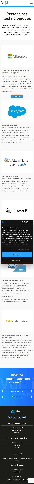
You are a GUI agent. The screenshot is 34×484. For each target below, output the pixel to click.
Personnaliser (16, 260)
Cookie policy (16, 479)
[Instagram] (14, 417)
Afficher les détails (23, 249)
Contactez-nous (27, 479)
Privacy (8, 479)
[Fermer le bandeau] (31, 222)
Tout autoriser (17, 255)
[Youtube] (19, 417)
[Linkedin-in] (10, 417)
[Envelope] (24, 417)
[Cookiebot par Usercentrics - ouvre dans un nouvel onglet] (21, 222)
